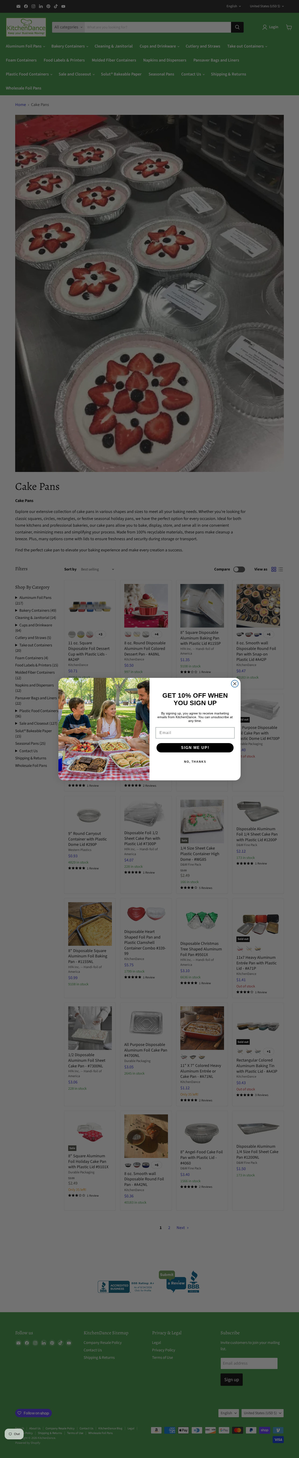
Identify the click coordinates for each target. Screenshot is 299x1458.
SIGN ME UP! (195, 748)
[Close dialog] (234, 683)
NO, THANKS (195, 761)
